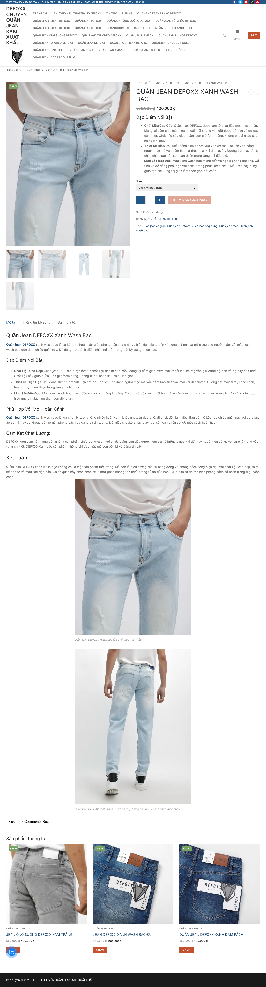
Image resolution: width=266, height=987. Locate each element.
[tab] (10, 322)
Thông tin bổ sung (36, 322)
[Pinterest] (257, 2)
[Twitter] (240, 2)
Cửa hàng (33, 70)
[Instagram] (251, 2)
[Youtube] (246, 2)
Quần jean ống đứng (204, 226)
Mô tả (10, 322)
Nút (254, 35)
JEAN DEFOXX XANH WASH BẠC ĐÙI (123, 934)
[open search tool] (224, 35)
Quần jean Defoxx (178, 226)
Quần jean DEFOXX (20, 344)
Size (139, 181)
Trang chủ (14, 70)
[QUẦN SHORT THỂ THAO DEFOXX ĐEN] (257, 93)
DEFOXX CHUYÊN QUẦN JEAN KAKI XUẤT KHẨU (16, 25)
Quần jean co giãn (154, 226)
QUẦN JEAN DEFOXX (167, 83)
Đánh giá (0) (67, 322)
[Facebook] (234, 2)
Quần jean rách (228, 226)
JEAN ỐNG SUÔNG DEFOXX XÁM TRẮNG (39, 934)
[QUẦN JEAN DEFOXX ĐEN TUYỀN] (251, 93)
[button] (123, 88)
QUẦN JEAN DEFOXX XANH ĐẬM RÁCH (211, 934)
